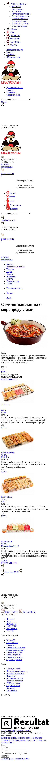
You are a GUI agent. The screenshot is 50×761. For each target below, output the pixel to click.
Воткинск (10, 276)
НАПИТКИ (11, 628)
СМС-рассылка (13, 683)
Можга (9, 279)
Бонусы (9, 52)
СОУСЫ (10, 631)
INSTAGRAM (28, 612)
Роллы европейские (21, 16)
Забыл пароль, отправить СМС (15, 759)
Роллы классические (21, 14)
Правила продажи (14, 681)
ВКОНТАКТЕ (12, 612)
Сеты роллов (17, 9)
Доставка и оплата (14, 50)
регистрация (6, 167)
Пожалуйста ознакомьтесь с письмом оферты (21, 739)
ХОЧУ (4, 372)
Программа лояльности (17, 671)
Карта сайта (11, 690)
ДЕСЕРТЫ (11, 624)
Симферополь (12, 281)
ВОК (8, 621)
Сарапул (10, 274)
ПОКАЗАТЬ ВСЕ (9, 379)
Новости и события (15, 673)
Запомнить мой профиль (15, 753)
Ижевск (9, 264)
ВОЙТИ (5, 164)
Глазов (9, 284)
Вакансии (10, 676)
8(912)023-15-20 (8, 220)
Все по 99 (16, 6)
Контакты (10, 54)
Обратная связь (13, 57)
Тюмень (10, 269)
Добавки (10, 619)
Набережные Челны (15, 267)
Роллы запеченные (20, 23)
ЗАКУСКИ (11, 626)
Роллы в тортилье (20, 18)
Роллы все (16, 11)
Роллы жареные (19, 21)
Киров (9, 271)
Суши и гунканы (19, 26)
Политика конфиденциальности (15, 738)
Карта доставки (13, 669)
